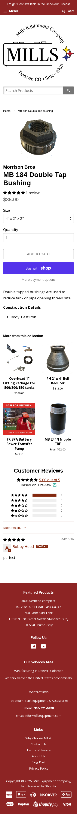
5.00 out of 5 (49, 479)
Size (6, 210)
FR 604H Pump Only (38, 625)
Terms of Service (39, 750)
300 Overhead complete (38, 601)
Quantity (10, 229)
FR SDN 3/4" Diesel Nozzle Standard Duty (38, 619)
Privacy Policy (38, 768)
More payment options (39, 279)
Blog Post (38, 762)
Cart (70, 11)
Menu (13, 11)
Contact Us (38, 744)
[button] (14, 192)
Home (6, 111)
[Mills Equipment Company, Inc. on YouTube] (43, 647)
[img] (14, 539)
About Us (38, 756)
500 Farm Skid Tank (39, 613)
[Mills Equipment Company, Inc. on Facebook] (33, 647)
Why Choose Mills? (38, 738)
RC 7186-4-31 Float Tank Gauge (38, 607)
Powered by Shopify (41, 786)
